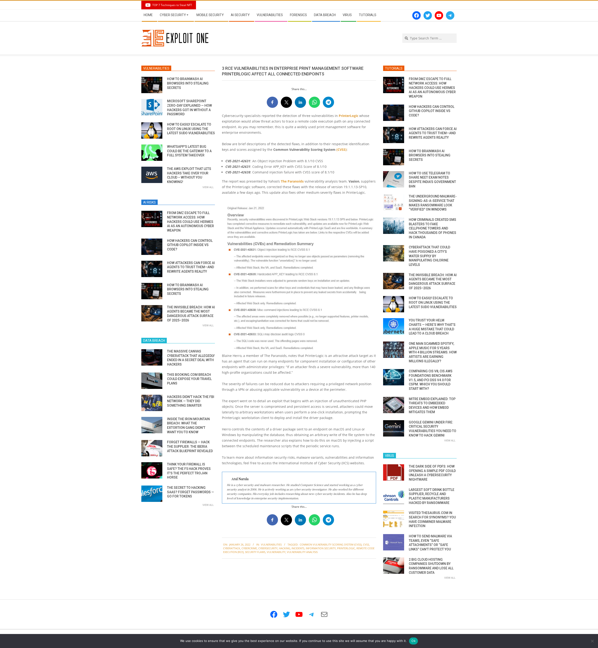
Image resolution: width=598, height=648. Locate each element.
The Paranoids (292, 181)
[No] (592, 641)
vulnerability (276, 552)
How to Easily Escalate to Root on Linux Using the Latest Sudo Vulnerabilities (191, 129)
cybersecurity (268, 548)
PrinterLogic (348, 115)
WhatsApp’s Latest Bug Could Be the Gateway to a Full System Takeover (189, 151)
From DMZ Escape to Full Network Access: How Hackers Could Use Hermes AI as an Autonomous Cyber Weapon (190, 221)
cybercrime (249, 548)
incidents (298, 548)
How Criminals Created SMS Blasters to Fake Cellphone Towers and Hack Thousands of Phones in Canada (432, 228)
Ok (413, 641)
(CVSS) (341, 149)
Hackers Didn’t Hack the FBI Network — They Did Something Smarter (190, 401)
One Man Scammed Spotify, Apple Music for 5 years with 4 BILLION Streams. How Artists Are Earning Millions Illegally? (433, 352)
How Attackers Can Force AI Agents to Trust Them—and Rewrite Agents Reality (191, 267)
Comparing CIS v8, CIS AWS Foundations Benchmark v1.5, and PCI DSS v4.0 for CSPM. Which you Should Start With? (430, 380)
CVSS (366, 544)
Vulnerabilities (271, 544)
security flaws (255, 552)
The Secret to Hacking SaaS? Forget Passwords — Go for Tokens (190, 492)
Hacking (284, 548)
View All (208, 187)
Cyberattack (231, 548)
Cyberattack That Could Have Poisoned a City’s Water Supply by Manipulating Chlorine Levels (429, 256)
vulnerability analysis (302, 552)
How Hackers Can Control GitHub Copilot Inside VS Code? (190, 245)
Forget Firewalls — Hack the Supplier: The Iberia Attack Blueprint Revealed (190, 446)
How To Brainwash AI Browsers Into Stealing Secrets (188, 83)
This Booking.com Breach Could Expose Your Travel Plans (189, 379)
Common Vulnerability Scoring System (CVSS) (331, 544)
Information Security (321, 548)
